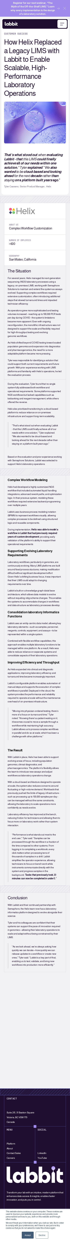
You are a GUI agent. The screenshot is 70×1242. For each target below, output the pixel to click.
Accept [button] (28, 1235)
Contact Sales (14, 1153)
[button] (64, 8)
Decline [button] (42, 1235)
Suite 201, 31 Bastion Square (20, 1112)
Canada (11, 1122)
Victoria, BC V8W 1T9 (17, 1117)
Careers (11, 1158)
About (10, 1148)
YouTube (42, 1158)
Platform (11, 1143)
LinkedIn (42, 1153)
